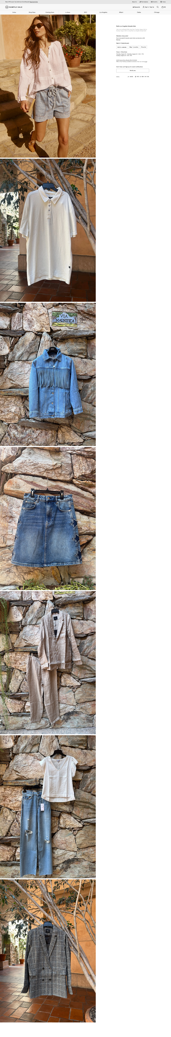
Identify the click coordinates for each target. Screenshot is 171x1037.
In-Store (67, 12)
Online (14, 12)
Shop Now (32, 12)
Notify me (133, 70)
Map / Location (133, 47)
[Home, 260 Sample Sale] (13, 7)
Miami (121, 12)
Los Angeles (103, 12)
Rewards (137, 7)
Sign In (118, 43)
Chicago (156, 12)
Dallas (139, 12)
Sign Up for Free (34, 1)
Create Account (125, 43)
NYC (85, 12)
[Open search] (158, 7)
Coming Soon (50, 12)
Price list (143, 47)
